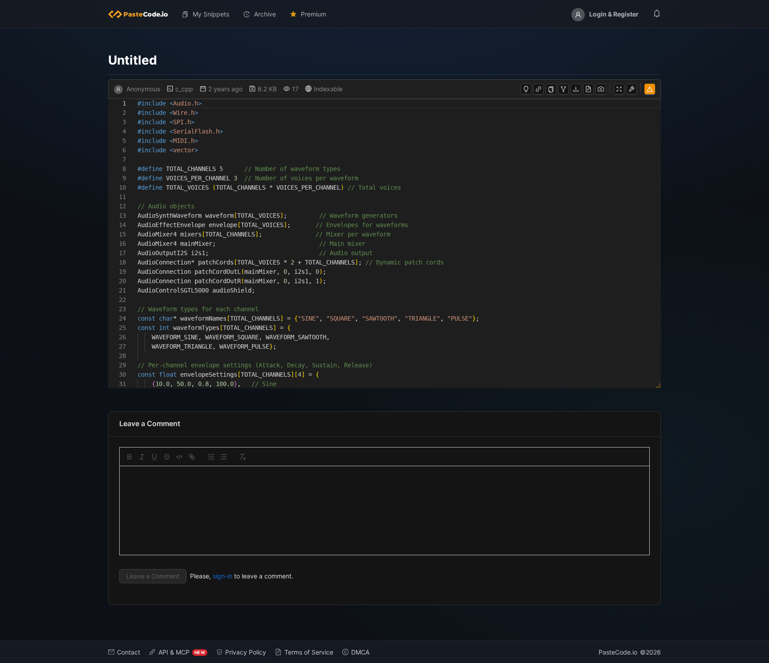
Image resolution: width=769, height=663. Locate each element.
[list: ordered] (211, 456)
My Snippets (211, 14)
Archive (265, 14)
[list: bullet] (223, 456)
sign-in (222, 576)
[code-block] (179, 456)
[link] (192, 456)
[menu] (384, 14)
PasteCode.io (618, 652)
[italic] (142, 456)
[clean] (242, 456)
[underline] (154, 456)
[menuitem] (141, 14)
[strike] (167, 456)
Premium (313, 14)
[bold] (129, 456)
